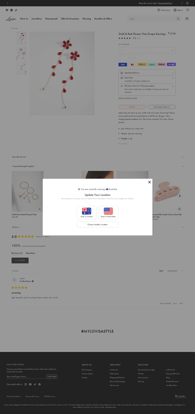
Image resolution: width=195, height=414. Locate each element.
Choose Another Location (97, 224)
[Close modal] (149, 182)
